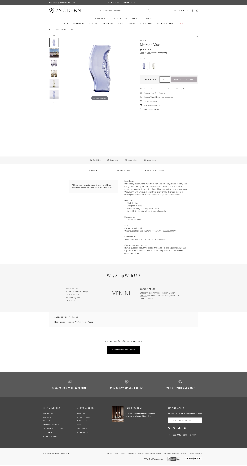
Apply (149, 52)
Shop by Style (102, 18)
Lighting (93, 24)
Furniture (78, 24)
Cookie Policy (132, 453)
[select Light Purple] (144, 66)
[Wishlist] (188, 11)
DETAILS (93, 170)
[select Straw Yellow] (153, 66)
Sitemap (109, 453)
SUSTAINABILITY (83, 421)
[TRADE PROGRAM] (134, 414)
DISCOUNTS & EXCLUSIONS (53, 428)
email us (135, 253)
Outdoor (108, 24)
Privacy (123, 453)
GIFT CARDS (47, 432)
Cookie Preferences (196, 453)
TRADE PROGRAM (83, 417)
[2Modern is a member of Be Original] (154, 458)
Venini (143, 40)
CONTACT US (48, 413)
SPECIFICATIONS (124, 170)
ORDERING (47, 417)
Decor (132, 24)
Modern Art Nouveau (77, 322)
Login (142, 52)
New (66, 24)
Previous (62, 68)
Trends (135, 18)
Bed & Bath (146, 24)
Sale (181, 24)
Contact (143, 295)
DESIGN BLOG (82, 428)
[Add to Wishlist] (197, 35)
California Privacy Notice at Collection (150, 453)
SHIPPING (46, 421)
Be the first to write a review (123, 349)
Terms (116, 453)
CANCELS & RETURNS (51, 425)
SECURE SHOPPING (50, 436)
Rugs (121, 24)
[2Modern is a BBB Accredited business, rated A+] (174, 460)
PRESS (79, 425)
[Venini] (121, 293)
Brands (148, 18)
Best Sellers (120, 18)
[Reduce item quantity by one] (168, 81)
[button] (197, 11)
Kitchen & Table (165, 24)
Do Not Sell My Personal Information (175, 453)
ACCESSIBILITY (82, 432)
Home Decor (61, 29)
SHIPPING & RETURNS (153, 170)
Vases (71, 29)
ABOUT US (81, 413)
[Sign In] (193, 11)
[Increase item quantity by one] (168, 77)
